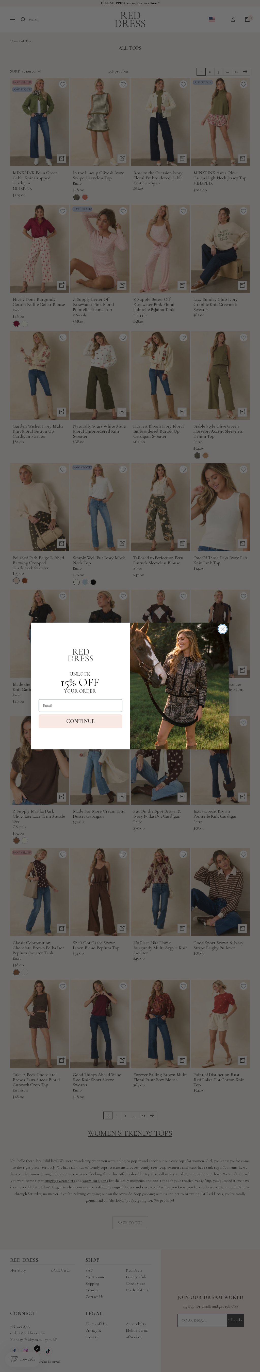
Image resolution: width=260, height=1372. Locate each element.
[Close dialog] (222, 629)
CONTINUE (80, 721)
